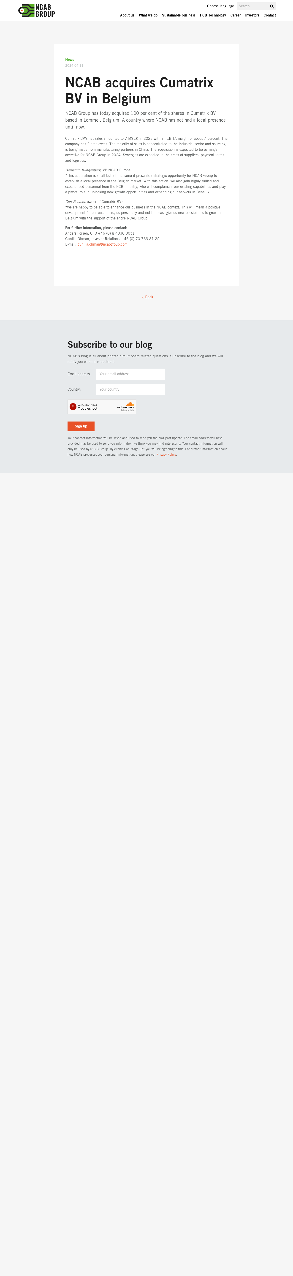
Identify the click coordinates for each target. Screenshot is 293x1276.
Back (149, 297)
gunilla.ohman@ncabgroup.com (103, 244)
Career (236, 15)
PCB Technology (213, 15)
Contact (270, 15)
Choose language (220, 6)
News (69, 59)
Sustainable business (178, 15)
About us (127, 15)
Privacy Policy (166, 454)
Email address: (79, 374)
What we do (148, 15)
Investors (252, 15)
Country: (74, 389)
